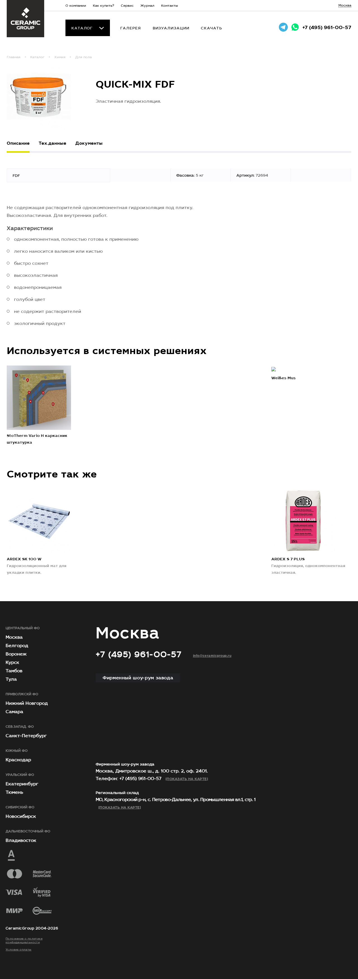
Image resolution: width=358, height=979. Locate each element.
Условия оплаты (19, 950)
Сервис (127, 5)
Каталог (82, 28)
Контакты (169, 5)
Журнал (147, 5)
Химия (59, 57)
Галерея (130, 28)
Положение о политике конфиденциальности (24, 940)
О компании (75, 5)
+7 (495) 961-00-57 (326, 27)
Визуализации (171, 28)
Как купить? (103, 5)
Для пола (83, 57)
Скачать (211, 28)
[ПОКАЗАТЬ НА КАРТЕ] (187, 779)
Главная (13, 57)
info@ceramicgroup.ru (212, 655)
